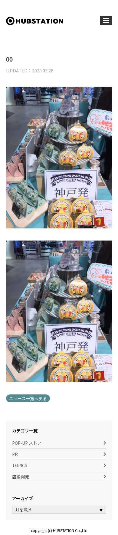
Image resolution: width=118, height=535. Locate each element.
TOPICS (19, 465)
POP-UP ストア (26, 443)
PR (15, 454)
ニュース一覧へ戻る (28, 398)
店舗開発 (20, 477)
